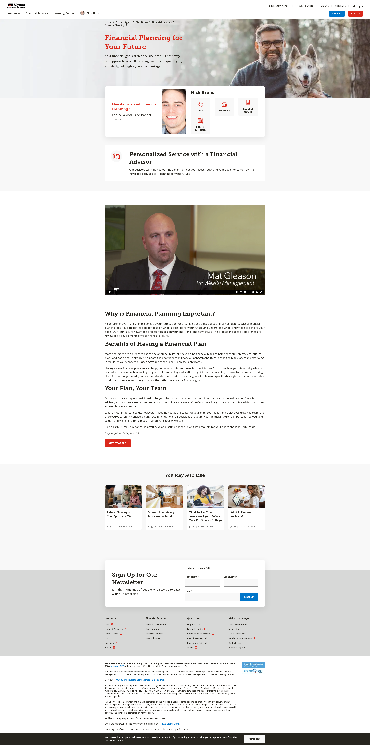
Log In (360, 5)
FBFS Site (324, 5)
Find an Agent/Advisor (278, 5)
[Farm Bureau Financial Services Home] (26, 5)
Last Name (230, 576)
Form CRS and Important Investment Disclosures (138, 679)
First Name (192, 576)
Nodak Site (340, 5)
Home (108, 22)
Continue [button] (254, 739)
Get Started (117, 443)
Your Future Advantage (132, 331)
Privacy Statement (114, 740)
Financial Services (162, 22)
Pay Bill (337, 13)
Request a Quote (304, 5)
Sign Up (249, 597)
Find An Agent (124, 22)
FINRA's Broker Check (169, 723)
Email (188, 591)
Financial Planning (115, 25)
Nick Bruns (142, 22)
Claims (355, 13)
